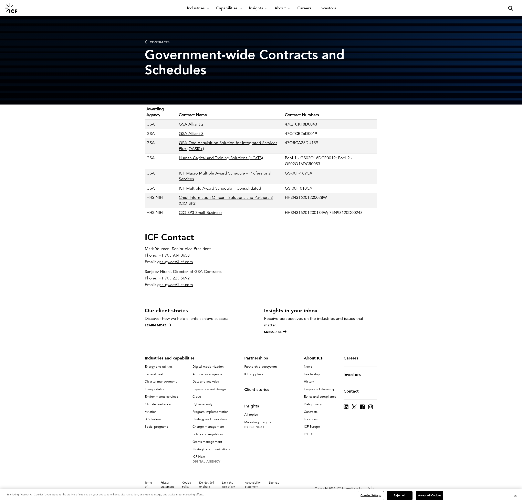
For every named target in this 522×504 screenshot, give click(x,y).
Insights (251, 406)
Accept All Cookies (429, 495)
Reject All (399, 495)
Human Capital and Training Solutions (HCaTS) (221, 157)
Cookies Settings (371, 495)
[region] (261, 496)
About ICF (313, 358)
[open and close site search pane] (510, 8)
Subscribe (273, 332)
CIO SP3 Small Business (200, 212)
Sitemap (274, 482)
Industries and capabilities (170, 358)
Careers (351, 358)
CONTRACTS (159, 42)
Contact (351, 391)
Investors (352, 374)
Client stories (256, 389)
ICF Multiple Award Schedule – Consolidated (220, 188)
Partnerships (256, 358)
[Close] (515, 495)
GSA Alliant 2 (191, 124)
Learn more (156, 325)
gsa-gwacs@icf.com (175, 261)
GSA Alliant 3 (191, 133)
